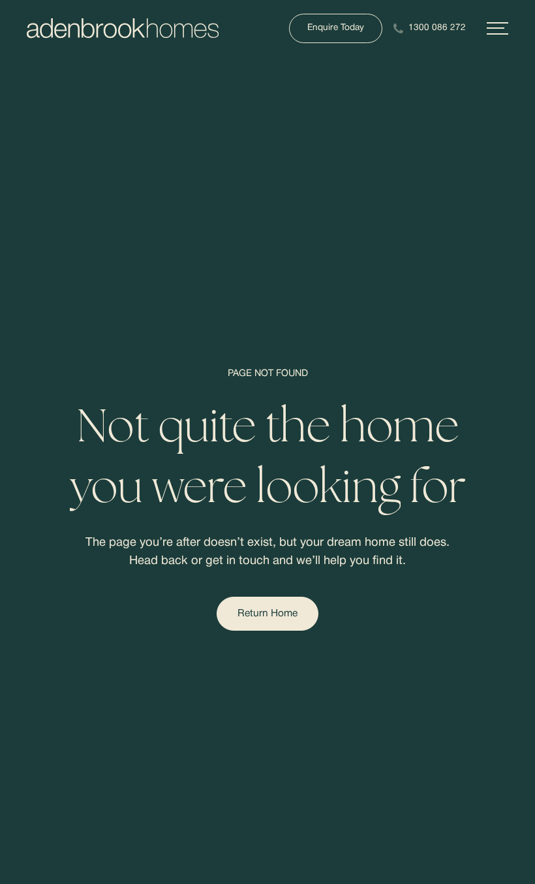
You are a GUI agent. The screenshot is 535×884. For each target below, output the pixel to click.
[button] (497, 28)
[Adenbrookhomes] (123, 28)
